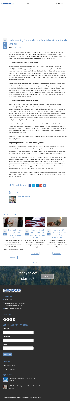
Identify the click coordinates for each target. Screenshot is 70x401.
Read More (13, 257)
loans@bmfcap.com (16, 308)
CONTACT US (47, 276)
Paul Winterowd (16, 47)
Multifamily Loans (9, 365)
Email (44, 185)
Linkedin (10, 319)
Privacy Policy (7, 314)
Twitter (33, 185)
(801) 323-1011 (9, 300)
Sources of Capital (9, 369)
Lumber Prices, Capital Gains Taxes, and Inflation (22, 379)
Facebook (30, 185)
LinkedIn (37, 185)
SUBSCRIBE (7, 354)
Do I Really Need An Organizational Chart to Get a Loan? (24, 386)
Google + (40, 185)
